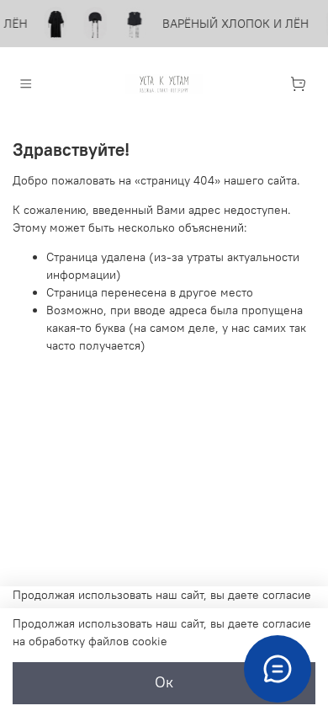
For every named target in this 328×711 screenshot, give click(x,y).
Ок (164, 682)
